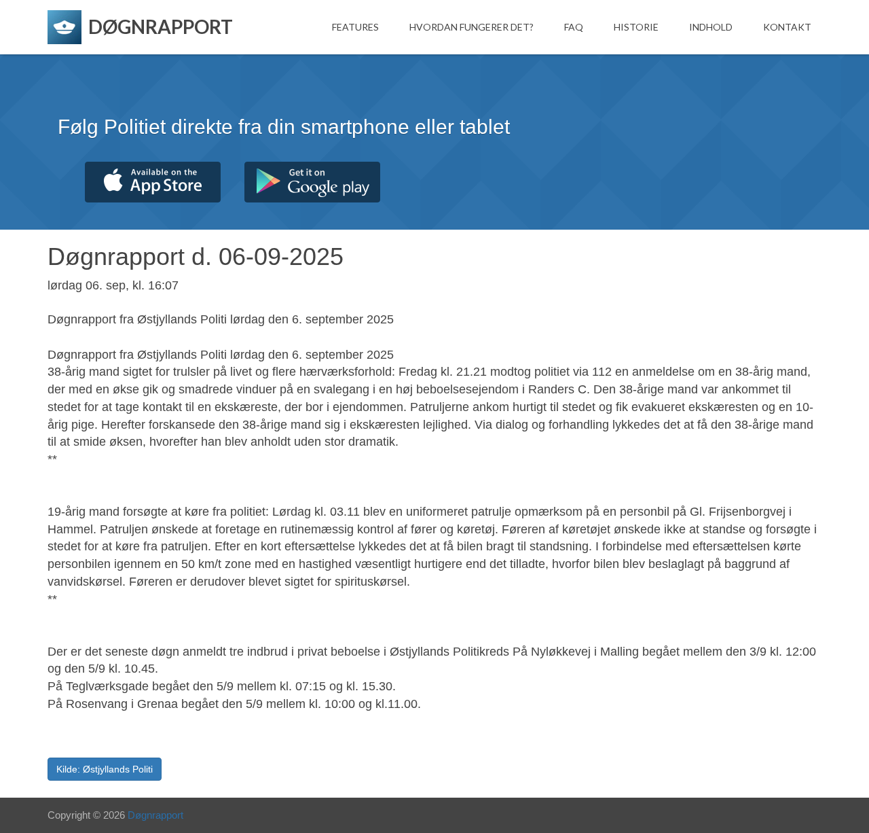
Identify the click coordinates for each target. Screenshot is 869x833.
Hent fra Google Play (312, 182)
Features (355, 27)
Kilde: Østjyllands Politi (104, 769)
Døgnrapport (155, 815)
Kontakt (787, 27)
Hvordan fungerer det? (471, 27)
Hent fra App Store (153, 182)
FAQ (573, 27)
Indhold (711, 27)
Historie (636, 27)
